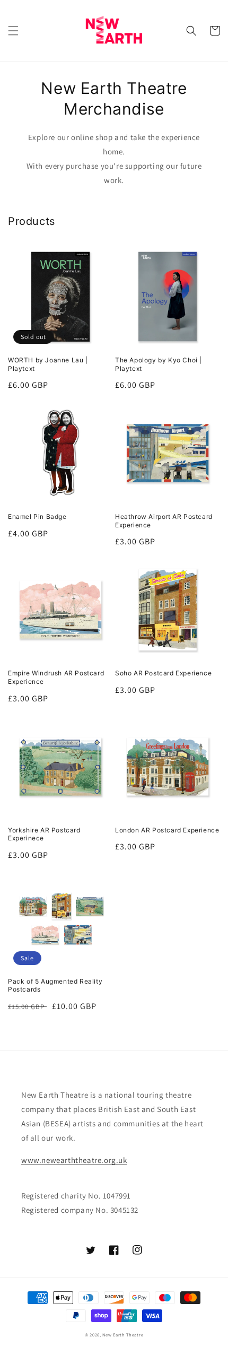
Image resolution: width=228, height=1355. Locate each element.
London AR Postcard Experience (167, 830)
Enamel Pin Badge (37, 516)
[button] (13, 30)
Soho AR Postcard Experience (163, 673)
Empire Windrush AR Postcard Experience (56, 677)
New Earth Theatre (122, 1334)
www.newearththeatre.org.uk (74, 1160)
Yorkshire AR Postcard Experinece (44, 834)
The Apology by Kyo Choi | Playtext (158, 364)
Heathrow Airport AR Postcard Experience (164, 521)
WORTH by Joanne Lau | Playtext (48, 364)
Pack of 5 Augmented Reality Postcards (55, 985)
